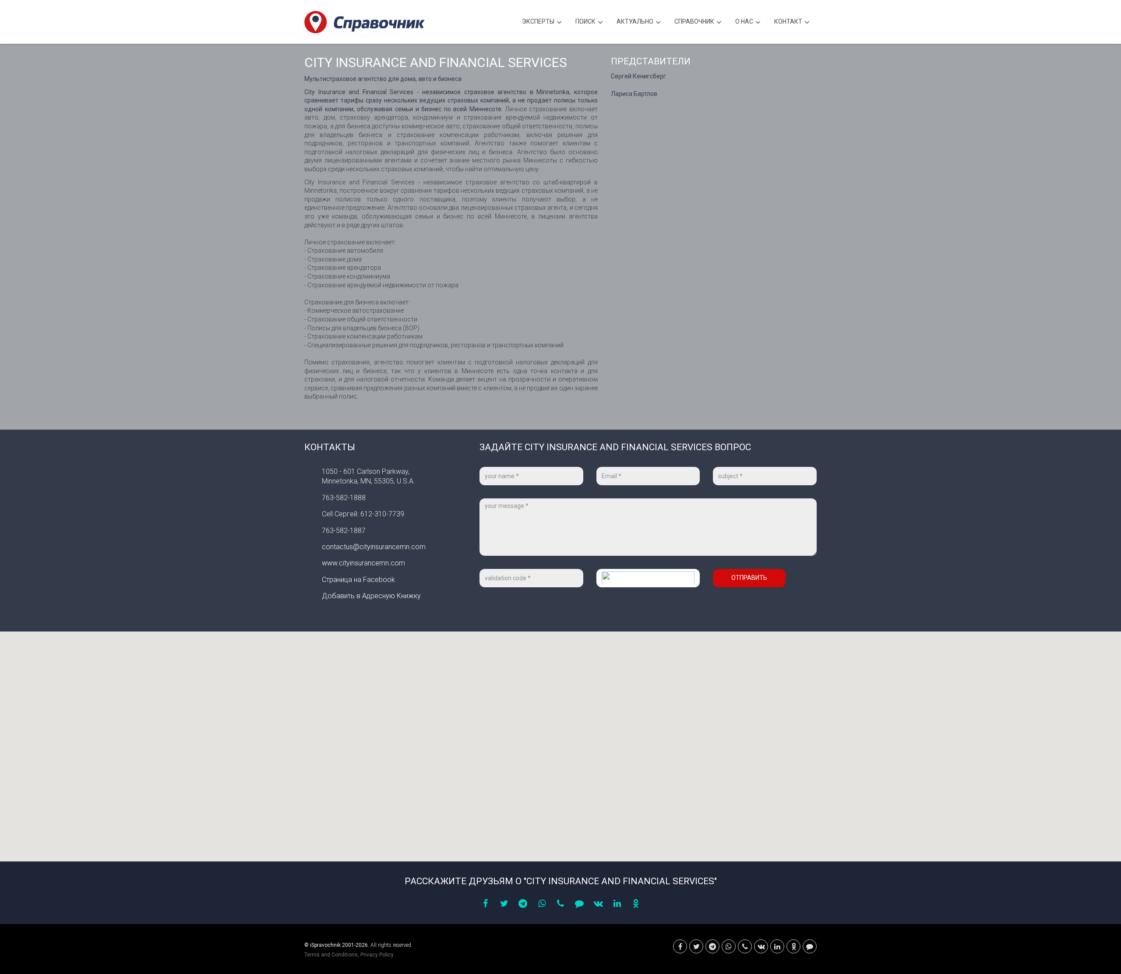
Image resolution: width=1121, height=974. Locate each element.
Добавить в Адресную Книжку (371, 596)
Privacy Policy (377, 955)
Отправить (749, 577)
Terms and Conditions (331, 955)
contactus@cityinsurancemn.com (374, 547)
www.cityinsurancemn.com (363, 563)
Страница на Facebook (358, 579)
